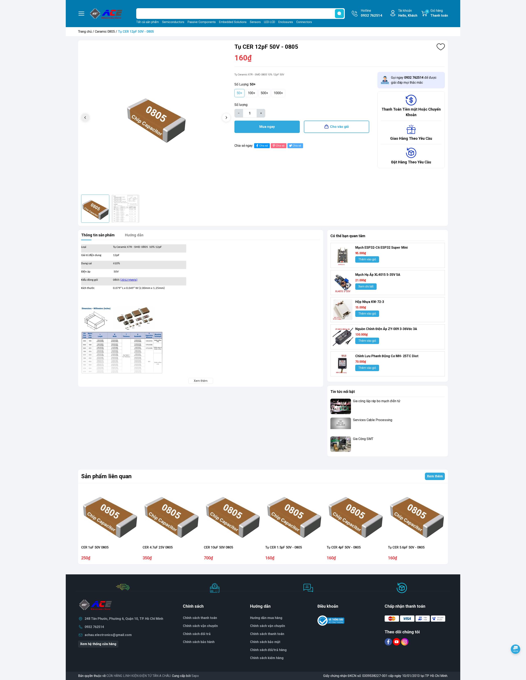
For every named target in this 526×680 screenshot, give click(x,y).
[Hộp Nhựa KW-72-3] (343, 309)
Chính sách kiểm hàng (267, 658)
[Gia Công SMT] (340, 444)
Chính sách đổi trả (197, 634)
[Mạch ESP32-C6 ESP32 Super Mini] (343, 255)
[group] (155, 118)
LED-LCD (269, 22)
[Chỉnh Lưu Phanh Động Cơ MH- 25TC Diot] (343, 364)
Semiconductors (173, 22)
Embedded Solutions (233, 22)
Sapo (195, 676)
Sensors (255, 22)
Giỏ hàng (437, 13)
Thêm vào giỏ (367, 259)
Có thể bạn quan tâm (347, 236)
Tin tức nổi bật (342, 391)
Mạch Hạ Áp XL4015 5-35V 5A (377, 275)
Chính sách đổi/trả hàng (268, 650)
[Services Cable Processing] (340, 425)
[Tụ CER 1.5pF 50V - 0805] (293, 515)
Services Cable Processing (372, 420)
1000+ (278, 93)
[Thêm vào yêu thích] (441, 47)
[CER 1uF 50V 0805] (109, 515)
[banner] (387, 463)
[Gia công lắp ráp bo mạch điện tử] (340, 406)
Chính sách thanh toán (267, 634)
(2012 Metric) (128, 280)
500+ (264, 93)
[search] (339, 13)
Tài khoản (407, 13)
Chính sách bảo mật (265, 642)
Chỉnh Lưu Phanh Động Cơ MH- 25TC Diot (386, 356)
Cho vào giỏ (339, 127)
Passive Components (202, 22)
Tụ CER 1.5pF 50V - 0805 (283, 547)
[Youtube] (397, 642)
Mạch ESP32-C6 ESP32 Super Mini (381, 247)
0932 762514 (94, 627)
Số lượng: (241, 105)
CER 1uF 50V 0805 (94, 547)
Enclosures (285, 22)
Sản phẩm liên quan (106, 476)
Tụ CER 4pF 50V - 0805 (344, 547)
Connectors (304, 22)
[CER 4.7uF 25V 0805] (171, 515)
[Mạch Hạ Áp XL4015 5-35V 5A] (343, 282)
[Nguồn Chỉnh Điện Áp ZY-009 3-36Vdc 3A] (343, 337)
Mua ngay (267, 127)
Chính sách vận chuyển (267, 626)
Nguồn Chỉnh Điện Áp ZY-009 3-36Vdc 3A (386, 329)
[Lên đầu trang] (515, 660)
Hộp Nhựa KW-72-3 (369, 302)
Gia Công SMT (363, 439)
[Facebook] (389, 642)
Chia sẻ (263, 145)
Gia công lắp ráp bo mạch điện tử (376, 401)
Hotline (371, 13)
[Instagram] (404, 642)
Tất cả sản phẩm (147, 22)
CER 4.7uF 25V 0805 (158, 547)
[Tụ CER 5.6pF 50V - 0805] (416, 515)
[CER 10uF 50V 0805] (232, 515)
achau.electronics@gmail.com (108, 635)
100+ (251, 93)
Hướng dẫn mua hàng (266, 618)
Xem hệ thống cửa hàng (98, 644)
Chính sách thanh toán (200, 618)
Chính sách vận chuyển (200, 626)
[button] (226, 117)
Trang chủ (85, 31)
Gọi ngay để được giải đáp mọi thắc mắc (413, 80)
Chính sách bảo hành (199, 642)
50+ (239, 93)
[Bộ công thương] (331, 620)
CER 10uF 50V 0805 (218, 547)
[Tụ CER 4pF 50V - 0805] (355, 515)
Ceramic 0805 (105, 31)
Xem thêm (435, 476)
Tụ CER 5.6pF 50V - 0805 (406, 547)
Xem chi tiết (366, 286)
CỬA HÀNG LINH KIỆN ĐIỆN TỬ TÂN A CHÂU (138, 676)
